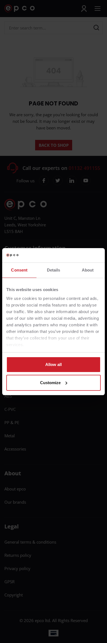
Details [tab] (53, 270)
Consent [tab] (19, 270)
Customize (50, 382)
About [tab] (88, 270)
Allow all (53, 364)
